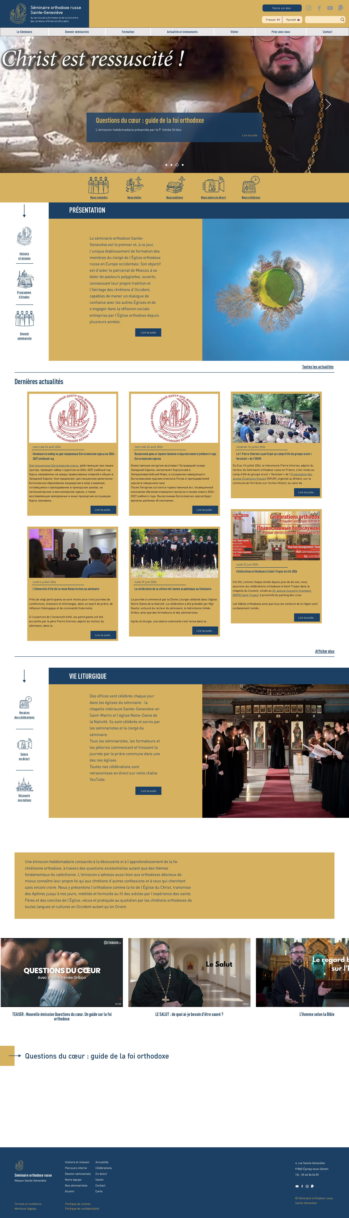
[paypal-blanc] (312, 1186)
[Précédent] (21, 104)
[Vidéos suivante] (344, 971)
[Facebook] (319, 7)
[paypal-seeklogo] (340, 7)
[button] (24, 32)
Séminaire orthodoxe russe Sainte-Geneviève (56, 10)
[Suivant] (328, 104)
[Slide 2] (171, 165)
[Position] (182, 164)
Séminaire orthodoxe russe (33, 1175)
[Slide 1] (166, 165)
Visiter (99, 1179)
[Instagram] (308, 7)
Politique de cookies (78, 1204)
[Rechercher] (325, 19)
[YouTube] (330, 7)
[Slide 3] (176, 165)
